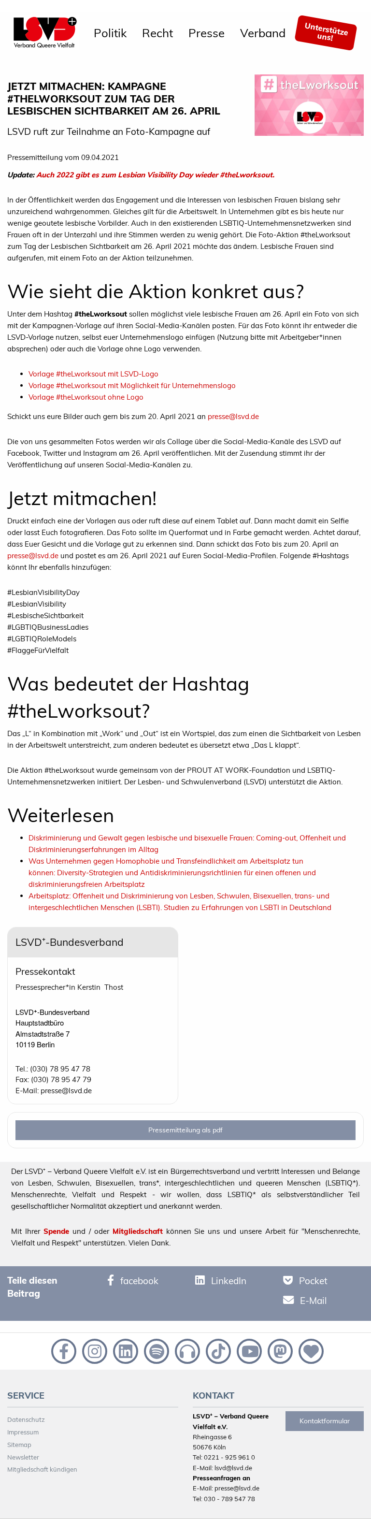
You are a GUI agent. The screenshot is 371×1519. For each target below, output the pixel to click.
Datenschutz (26, 1419)
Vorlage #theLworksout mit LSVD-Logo (93, 373)
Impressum (23, 1432)
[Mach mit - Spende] (309, 1350)
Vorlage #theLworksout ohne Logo (86, 397)
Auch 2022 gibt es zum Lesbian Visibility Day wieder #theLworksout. (155, 174)
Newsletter (23, 1457)
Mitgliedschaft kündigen (42, 1469)
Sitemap (19, 1444)
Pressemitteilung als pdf (185, 1130)
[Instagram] (93, 1350)
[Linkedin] (124, 1350)
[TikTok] (217, 1350)
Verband (262, 33)
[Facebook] (62, 1350)
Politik (110, 33)
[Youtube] (248, 1350)
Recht (157, 33)
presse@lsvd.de (233, 416)
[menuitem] (110, 33)
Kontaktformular (325, 1421)
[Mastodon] (279, 1350)
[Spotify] (155, 1350)
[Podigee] (186, 1350)
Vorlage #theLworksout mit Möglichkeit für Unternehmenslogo (132, 385)
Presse (206, 33)
